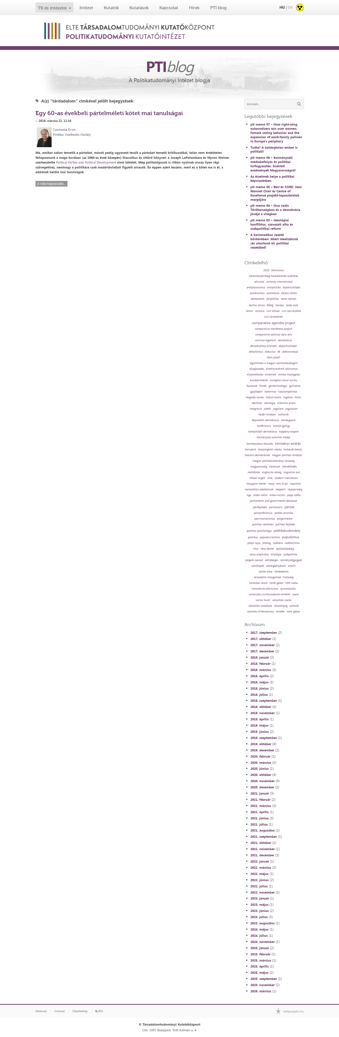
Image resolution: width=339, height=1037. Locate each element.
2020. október (260, 774)
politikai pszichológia (259, 531)
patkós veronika (283, 513)
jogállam (278, 408)
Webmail (41, 1011)
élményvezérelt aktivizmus (282, 369)
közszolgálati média (270, 449)
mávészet (274, 466)
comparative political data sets (273, 334)
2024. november (262, 941)
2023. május (259, 904)
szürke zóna (265, 571)
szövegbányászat (276, 566)
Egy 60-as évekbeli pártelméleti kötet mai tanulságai (109, 113)
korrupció (250, 449)
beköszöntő (257, 299)
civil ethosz (273, 311)
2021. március (260, 805)
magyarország (258, 466)
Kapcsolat (168, 7)
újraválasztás (288, 588)
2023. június (259, 910)
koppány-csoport (289, 431)
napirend (295, 483)
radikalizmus (292, 543)
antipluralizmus (256, 287)
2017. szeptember (263, 632)
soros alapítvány (259, 554)
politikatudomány (287, 530)
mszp (271, 483)
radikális (278, 543)
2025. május (259, 972)
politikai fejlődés (285, 524)
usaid (295, 594)
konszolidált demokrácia (262, 431)
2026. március (260, 991)
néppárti (280, 489)
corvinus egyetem (265, 340)
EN (290, 7)
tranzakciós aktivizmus (265, 588)
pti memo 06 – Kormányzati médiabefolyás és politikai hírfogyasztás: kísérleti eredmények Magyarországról (273, 163)
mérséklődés (289, 466)
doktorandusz (290, 351)
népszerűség (295, 489)
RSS (100, 1011)
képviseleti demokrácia (265, 420)
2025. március (260, 960)
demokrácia (285, 340)
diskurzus (270, 351)
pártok (289, 507)
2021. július (259, 824)
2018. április (259, 676)
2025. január (259, 948)
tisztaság (288, 577)
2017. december (262, 651)
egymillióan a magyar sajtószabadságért (274, 363)
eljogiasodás (256, 369)
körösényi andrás (288, 443)
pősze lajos (253, 543)
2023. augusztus (262, 923)
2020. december (262, 787)
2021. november (262, 849)
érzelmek (270, 374)
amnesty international (279, 281)
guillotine (295, 386)
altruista (259, 281)
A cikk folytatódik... (51, 184)
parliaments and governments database (273, 501)
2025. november (262, 985)
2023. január (259, 898)
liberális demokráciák (257, 455)
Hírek (194, 7)
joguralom (291, 408)
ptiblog (266, 543)
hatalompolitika (287, 391)
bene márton (288, 299)
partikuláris (275, 507)
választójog (280, 605)
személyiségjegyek (291, 560)
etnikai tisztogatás (289, 374)
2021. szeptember (263, 836)
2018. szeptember (263, 700)
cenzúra (260, 311)
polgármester (285, 518)
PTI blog (218, 7)
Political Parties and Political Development (86, 162)
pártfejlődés (260, 507)
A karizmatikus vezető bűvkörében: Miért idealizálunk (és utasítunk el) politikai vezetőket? (274, 241)
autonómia (273, 293)
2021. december (262, 855)
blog (270, 305)
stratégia (276, 554)
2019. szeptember (263, 738)
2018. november (262, 713)
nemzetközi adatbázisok (259, 489)
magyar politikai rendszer (287, 455)
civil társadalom (273, 316)
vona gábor (293, 611)
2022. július (259, 886)
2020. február (260, 756)
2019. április (259, 719)
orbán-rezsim (277, 495)
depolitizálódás (288, 346)
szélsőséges (271, 560)
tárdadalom (281, 571)
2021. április (259, 812)
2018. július (259, 694)
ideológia (269, 403)
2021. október (260, 842)
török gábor (276, 583)
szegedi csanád (254, 560)
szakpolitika (290, 554)
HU (282, 7)
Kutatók (111, 7)
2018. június (259, 688)
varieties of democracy (260, 611)
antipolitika (274, 287)
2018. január (259, 657)
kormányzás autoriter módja (273, 437)
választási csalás (281, 600)
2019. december (262, 750)
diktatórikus (256, 351)
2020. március (260, 762)
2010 (266, 270)
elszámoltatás (255, 374)
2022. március (260, 867)
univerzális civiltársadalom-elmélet (269, 594)
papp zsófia (294, 495)
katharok (283, 414)
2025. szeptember (263, 978)
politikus (253, 537)
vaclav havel (263, 600)
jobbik (267, 408)
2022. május (259, 873)
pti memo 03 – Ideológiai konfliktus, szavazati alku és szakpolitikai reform (271, 224)
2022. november (262, 892)
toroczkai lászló (258, 583)
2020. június (259, 768)
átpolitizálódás (291, 287)
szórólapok (257, 566)
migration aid (291, 472)
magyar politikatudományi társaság (274, 461)
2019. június (259, 731)
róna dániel (267, 548)
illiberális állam (286, 403)
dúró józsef (273, 357)
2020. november (262, 781)
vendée (280, 611)
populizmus (290, 537)
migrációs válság (271, 472)
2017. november (262, 645)
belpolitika (272, 299)
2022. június (259, 880)
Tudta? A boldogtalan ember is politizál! (274, 149)
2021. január (259, 793)
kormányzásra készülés (259, 443)
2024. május (259, 929)
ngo (249, 495)
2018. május (259, 682)
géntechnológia (278, 386)
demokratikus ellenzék (263, 346)
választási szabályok (260, 605)
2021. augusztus (262, 830)
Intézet (86, 7)
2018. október (260, 706)
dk (278, 351)
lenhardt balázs (293, 449)
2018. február (260, 663)
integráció (256, 408)
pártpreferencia (263, 513)
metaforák (254, 472)
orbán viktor (260, 495)
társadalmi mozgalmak (267, 577)
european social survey (283, 380)
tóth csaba (291, 583)
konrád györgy (281, 426)
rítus (255, 548)
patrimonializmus (264, 518)
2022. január (259, 861)
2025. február (260, 954)
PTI (169, 66)
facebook (252, 386)
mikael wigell (257, 478)
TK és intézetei (52, 7)
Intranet (60, 1011)
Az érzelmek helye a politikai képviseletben (272, 178)
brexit (249, 311)
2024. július (259, 935)
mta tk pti (282, 483)
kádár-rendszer (267, 414)
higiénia (288, 397)
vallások (294, 605)
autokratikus (257, 293)
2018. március (260, 670)
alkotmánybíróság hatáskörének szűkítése (273, 276)
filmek (263, 386)
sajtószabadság (285, 548)
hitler (298, 397)
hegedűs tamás (255, 397)
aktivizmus (277, 270)
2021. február (260, 799)
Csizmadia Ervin (64, 129)
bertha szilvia (257, 305)
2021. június (259, 818)
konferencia (264, 426)
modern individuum (286, 478)
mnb (269, 478)
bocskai (279, 305)
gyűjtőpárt (256, 391)
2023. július (259, 917)
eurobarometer (259, 380)
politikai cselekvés (262, 524)
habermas (270, 391)
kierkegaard (288, 420)
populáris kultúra (270, 537)
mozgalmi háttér (256, 483)
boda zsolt (292, 305)
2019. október (260, 744)
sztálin (292, 566)
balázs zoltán (289, 293)
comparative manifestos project (273, 329)
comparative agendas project (273, 323)
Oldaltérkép (80, 1011)
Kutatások (139, 7)
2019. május (259, 725)
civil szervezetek (291, 311)
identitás (257, 403)
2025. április (259, 966)
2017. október (260, 638)
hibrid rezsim (273, 397)
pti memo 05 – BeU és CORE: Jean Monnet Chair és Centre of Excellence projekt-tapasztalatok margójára (276, 193)
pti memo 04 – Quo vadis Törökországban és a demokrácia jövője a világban (275, 209)
